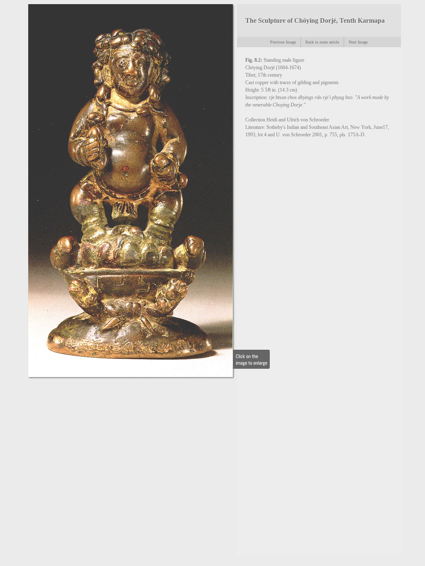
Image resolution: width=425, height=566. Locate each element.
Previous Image (283, 42)
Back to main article (322, 42)
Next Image (358, 42)
